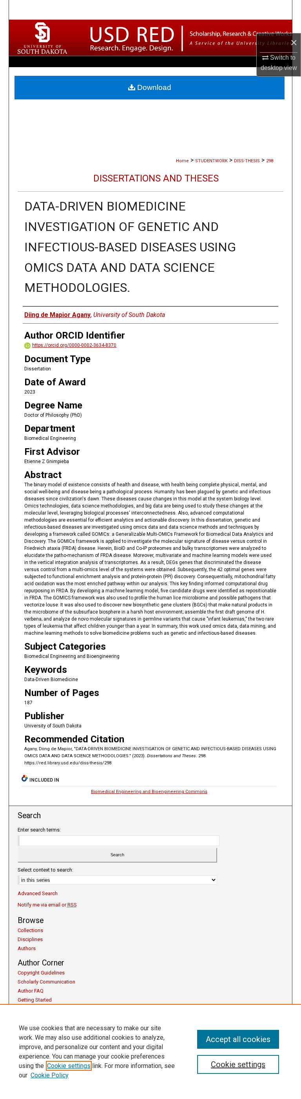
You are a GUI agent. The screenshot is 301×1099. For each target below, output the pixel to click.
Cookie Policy (50, 1075)
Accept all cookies (238, 1039)
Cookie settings (69, 1066)
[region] (150, 1051)
